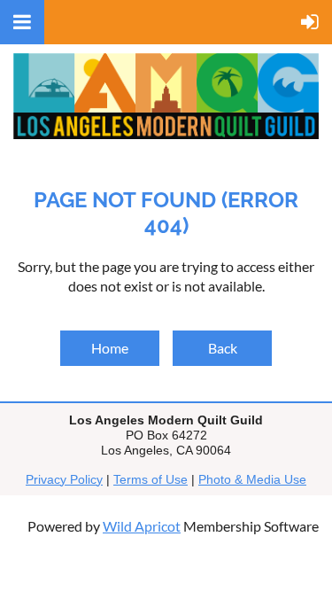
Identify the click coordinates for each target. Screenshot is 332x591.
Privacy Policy (64, 479)
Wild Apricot (142, 525)
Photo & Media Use (252, 479)
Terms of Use (150, 479)
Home (109, 347)
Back (222, 347)
